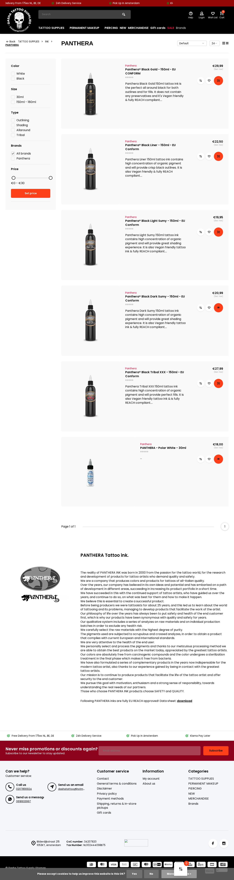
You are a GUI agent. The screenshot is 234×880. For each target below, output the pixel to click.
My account (151, 779)
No (151, 874)
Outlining (22, 120)
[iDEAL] (91, 865)
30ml (20, 97)
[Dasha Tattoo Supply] (19, 20)
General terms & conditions (117, 784)
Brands (181, 28)
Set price (31, 193)
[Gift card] (223, 865)
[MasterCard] (102, 865)
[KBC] (190, 865)
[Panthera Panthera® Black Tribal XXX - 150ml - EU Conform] (90, 396)
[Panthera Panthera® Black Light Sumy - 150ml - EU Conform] (90, 245)
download (184, 701)
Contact (103, 779)
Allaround (23, 130)
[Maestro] (146, 865)
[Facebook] (213, 843)
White (20, 74)
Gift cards (157, 28)
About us (149, 784)
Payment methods (110, 799)
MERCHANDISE (138, 28)
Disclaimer (104, 789)
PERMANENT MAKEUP (84, 28)
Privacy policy (107, 794)
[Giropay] (157, 865)
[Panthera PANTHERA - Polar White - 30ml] (98, 471)
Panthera (23, 159)
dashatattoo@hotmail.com (75, 789)
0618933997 (23, 801)
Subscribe (216, 750)
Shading (22, 125)
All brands (23, 154)
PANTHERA (12, 45)
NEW (123, 28)
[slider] (13, 178)
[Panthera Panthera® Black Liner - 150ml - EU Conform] (90, 169)
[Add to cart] (218, 80)
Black (20, 79)
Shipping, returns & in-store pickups (116, 806)
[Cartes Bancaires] (212, 865)
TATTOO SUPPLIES (51, 28)
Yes (134, 874)
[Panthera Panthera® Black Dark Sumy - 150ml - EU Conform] (90, 321)
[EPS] (201, 865)
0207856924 (24, 789)
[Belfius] (168, 865)
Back (12, 41)
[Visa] (113, 865)
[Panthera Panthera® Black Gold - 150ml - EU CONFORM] (90, 94)
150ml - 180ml (26, 102)
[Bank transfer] (124, 865)
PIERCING (111, 28)
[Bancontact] (135, 865)
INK (47, 41)
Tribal (20, 135)
